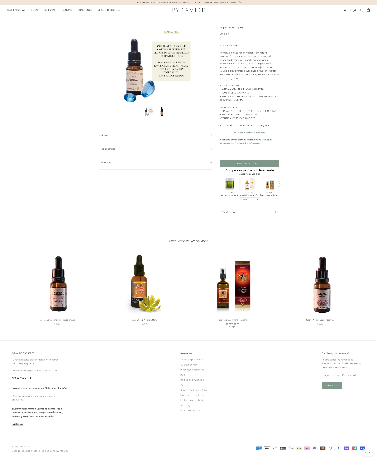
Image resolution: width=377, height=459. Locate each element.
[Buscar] (361, 10)
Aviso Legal (186, 405)
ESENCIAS (67, 10)
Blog (182, 374)
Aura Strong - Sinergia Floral (144, 319)
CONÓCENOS (85, 10)
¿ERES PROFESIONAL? (109, 10)
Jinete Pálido (37, 450)
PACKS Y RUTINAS (16, 10)
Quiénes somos (188, 364)
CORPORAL (49, 10)
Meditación (104, 135)
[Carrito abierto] (368, 10)
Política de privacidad (192, 379)
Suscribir (332, 385)
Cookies (184, 385)
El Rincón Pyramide (190, 410)
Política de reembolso (192, 400)
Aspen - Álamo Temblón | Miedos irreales (57, 319)
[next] (367, 288)
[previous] (9, 288)
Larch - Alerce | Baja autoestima (320, 319)
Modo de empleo (107, 148)
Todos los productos (191, 359)
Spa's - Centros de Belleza (194, 390)
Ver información (229, 212)
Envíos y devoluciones (192, 395)
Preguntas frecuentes (192, 369)
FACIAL (34, 10)
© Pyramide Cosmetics (20, 446)
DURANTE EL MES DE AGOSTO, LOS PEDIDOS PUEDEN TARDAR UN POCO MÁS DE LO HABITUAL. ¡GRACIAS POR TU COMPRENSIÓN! (188, 2)
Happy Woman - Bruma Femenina (232, 319)
